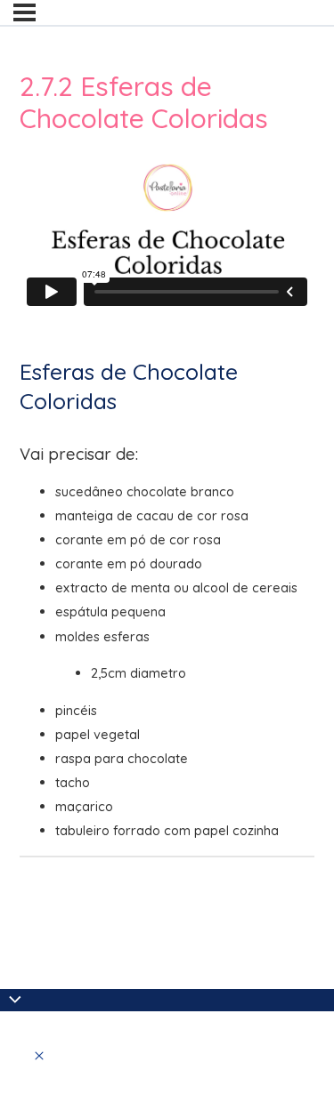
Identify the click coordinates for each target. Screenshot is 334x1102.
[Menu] (24, 12)
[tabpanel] (167, 495)
